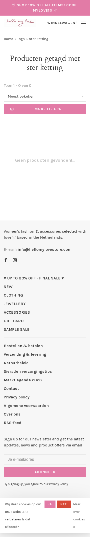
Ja (50, 504)
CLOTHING (13, 295)
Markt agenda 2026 (23, 380)
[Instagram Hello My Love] (15, 260)
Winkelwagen (62, 23)
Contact (11, 388)
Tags (21, 39)
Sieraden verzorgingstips (28, 371)
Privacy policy (17, 397)
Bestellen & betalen (23, 345)
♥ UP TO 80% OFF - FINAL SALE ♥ (34, 278)
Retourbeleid (16, 362)
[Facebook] (6, 260)
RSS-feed (13, 422)
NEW (8, 286)
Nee (63, 504)
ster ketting (38, 39)
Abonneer (45, 472)
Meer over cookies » (79, 515)
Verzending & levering (25, 354)
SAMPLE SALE (17, 329)
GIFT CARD (14, 320)
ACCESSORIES (17, 312)
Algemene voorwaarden (26, 405)
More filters (48, 109)
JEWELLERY (15, 303)
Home (8, 39)
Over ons (12, 414)
